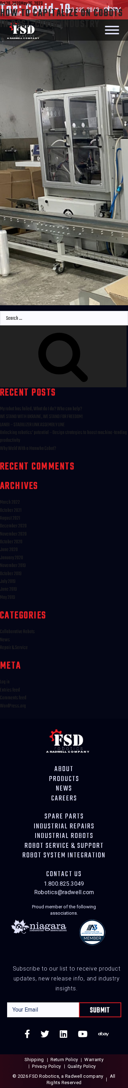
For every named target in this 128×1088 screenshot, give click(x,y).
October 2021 (10, 511)
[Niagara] (39, 934)
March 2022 (10, 502)
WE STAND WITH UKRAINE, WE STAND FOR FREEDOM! (41, 417)
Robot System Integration (64, 856)
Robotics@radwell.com (64, 892)
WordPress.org (13, 706)
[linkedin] (63, 1035)
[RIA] (92, 934)
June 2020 (9, 550)
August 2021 (10, 518)
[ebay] (103, 1035)
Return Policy (64, 1059)
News (5, 640)
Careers (64, 799)
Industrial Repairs (64, 827)
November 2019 (13, 566)
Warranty (93, 1059)
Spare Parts (64, 817)
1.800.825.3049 (64, 883)
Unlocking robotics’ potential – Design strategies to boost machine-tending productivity (63, 437)
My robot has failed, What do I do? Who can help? (41, 409)
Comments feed (13, 698)
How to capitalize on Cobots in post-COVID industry (61, 18)
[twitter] (45, 1035)
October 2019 (10, 574)
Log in (5, 682)
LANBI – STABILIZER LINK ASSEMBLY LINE (32, 425)
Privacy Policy (46, 1066)
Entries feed (10, 690)
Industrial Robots (64, 836)
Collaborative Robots (17, 632)
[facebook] (27, 1035)
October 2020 (11, 542)
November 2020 (13, 534)
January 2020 (11, 558)
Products (64, 779)
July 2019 (7, 582)
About (64, 769)
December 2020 (13, 526)
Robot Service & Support (64, 846)
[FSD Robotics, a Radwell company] (67, 739)
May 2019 (7, 598)
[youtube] (82, 1035)
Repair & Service (14, 648)
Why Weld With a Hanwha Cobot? (28, 449)
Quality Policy (82, 1066)
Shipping (34, 1059)
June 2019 (8, 589)
